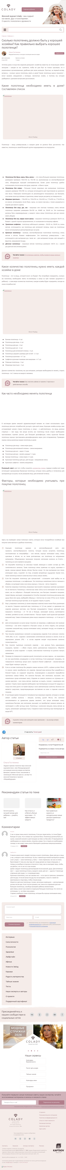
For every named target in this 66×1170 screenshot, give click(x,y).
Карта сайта (42, 1129)
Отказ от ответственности (46, 1120)
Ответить (24, 846)
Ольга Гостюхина (14, 52)
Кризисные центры (44, 1126)
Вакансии (15, 1146)
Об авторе (19, 758)
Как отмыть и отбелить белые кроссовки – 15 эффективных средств (31, 815)
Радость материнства (15, 977)
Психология (11, 947)
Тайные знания (12, 982)
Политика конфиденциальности (48, 1118)
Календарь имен (31, 1080)
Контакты (5, 1146)
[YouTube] (55, 1015)
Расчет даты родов (32, 1068)
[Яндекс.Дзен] (62, 1015)
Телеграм (37, 732)
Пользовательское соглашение (48, 1115)
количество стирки (39, 468)
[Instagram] (47, 1015)
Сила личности (12, 942)
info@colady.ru (9, 1162)
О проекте (10, 996)
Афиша (9, 962)
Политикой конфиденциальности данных (52, 1106)
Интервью (10, 937)
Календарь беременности (31, 1061)
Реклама (41, 1146)
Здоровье (10, 952)
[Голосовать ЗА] (43, 739)
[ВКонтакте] (32, 1015)
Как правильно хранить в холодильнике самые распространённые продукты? (54, 815)
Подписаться (59, 53)
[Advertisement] (33, 164)
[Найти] (61, 29)
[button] (28, 1050)
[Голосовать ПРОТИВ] (48, 740)
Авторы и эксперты (28, 1146)
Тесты (8, 986)
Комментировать (14, 924)
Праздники (29, 1086)
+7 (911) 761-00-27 (23, 1162)
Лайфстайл (10, 957)
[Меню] (4, 30)
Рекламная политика (45, 1123)
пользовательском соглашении (39, 926)
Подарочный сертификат (16, 1001)
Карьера (9, 972)
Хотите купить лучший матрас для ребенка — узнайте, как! (11, 814)
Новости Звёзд (12, 967)
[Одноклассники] (39, 1015)
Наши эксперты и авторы (16, 991)
